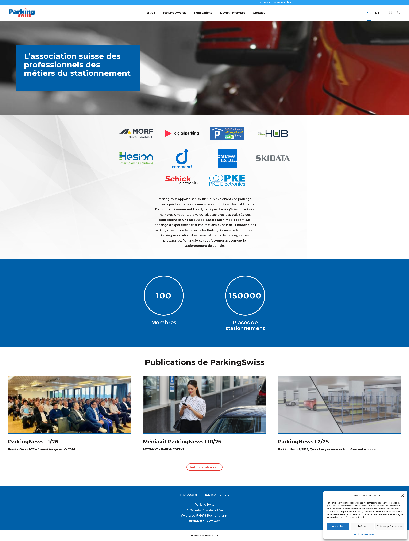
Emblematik (211, 535)
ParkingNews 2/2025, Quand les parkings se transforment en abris (327, 449)
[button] (402, 495)
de (377, 12)
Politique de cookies (364, 534)
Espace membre (282, 2)
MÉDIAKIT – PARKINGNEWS (163, 449)
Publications (203, 13)
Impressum (265, 2)
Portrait (149, 13)
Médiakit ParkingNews (173, 442)
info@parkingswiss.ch (204, 520)
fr (369, 12)
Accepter (338, 526)
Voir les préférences (389, 526)
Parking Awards (174, 13)
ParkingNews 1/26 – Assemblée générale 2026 (41, 449)
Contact (259, 13)
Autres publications (204, 467)
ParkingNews (26, 442)
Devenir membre (232, 13)
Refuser (362, 526)
